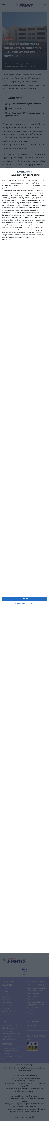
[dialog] (24, 560)
